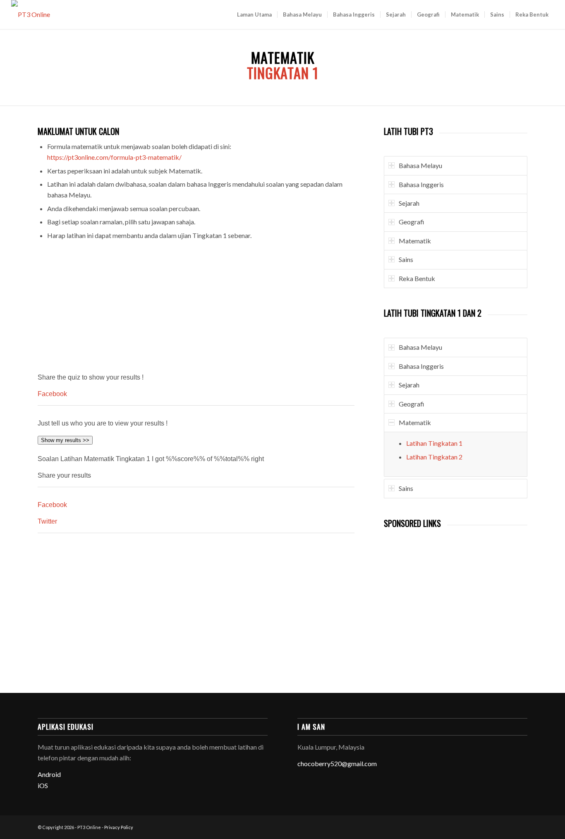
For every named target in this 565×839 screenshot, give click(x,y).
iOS (43, 785)
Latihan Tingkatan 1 (434, 443)
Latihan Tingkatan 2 (434, 457)
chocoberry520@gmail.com (337, 763)
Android (49, 774)
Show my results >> (65, 440)
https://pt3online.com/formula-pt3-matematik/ (114, 157)
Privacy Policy (118, 827)
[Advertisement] (196, 308)
